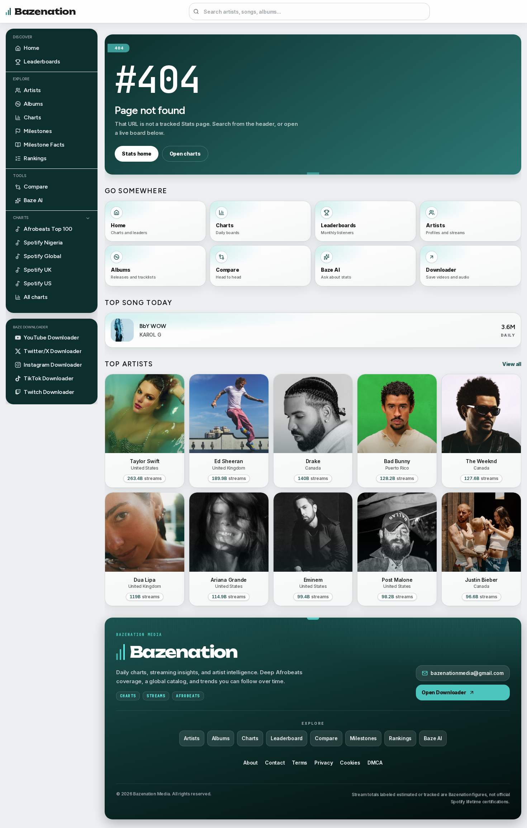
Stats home (136, 154)
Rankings (400, 738)
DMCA (375, 763)
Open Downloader (444, 692)
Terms (299, 763)
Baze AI (433, 738)
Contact (275, 763)
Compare (326, 738)
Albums (221, 738)
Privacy (323, 763)
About (250, 763)
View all (511, 364)
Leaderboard (287, 738)
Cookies (350, 763)
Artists (191, 738)
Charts (21, 218)
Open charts (185, 154)
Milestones (363, 738)
